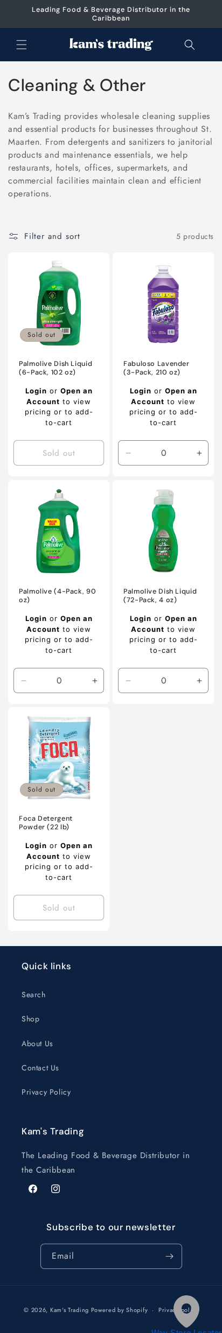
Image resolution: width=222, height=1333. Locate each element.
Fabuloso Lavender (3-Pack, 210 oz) (156, 368)
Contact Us (40, 1067)
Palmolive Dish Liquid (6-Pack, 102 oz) (55, 368)
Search (34, 994)
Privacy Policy (46, 1092)
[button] (21, 45)
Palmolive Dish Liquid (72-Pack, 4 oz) (160, 595)
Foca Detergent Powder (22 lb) (46, 822)
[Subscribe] (170, 1256)
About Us (37, 1043)
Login (36, 391)
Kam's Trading (69, 1310)
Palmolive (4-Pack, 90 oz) (57, 595)
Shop (30, 1018)
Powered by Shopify (119, 1310)
